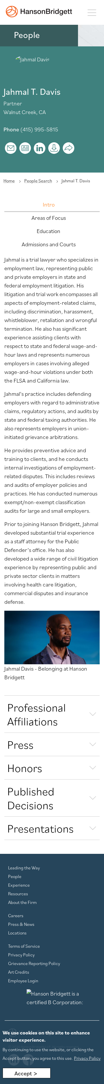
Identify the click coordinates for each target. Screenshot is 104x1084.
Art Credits (18, 972)
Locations (17, 933)
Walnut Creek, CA (24, 112)
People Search (38, 180)
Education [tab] (48, 231)
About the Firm (22, 902)
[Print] (54, 148)
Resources (18, 893)
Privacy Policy (21, 955)
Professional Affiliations (36, 714)
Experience (19, 885)
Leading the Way (24, 868)
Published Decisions (30, 798)
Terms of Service (24, 946)
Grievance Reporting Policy (34, 963)
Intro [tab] (49, 204)
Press (20, 744)
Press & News (21, 924)
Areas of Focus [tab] (48, 218)
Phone (11, 129)
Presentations (40, 828)
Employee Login (23, 980)
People (14, 876)
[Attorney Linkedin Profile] (39, 148)
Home (9, 180)
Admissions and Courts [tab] (49, 244)
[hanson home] (39, 11)
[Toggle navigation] (91, 12)
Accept (23, 1073)
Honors (24, 767)
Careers (15, 915)
